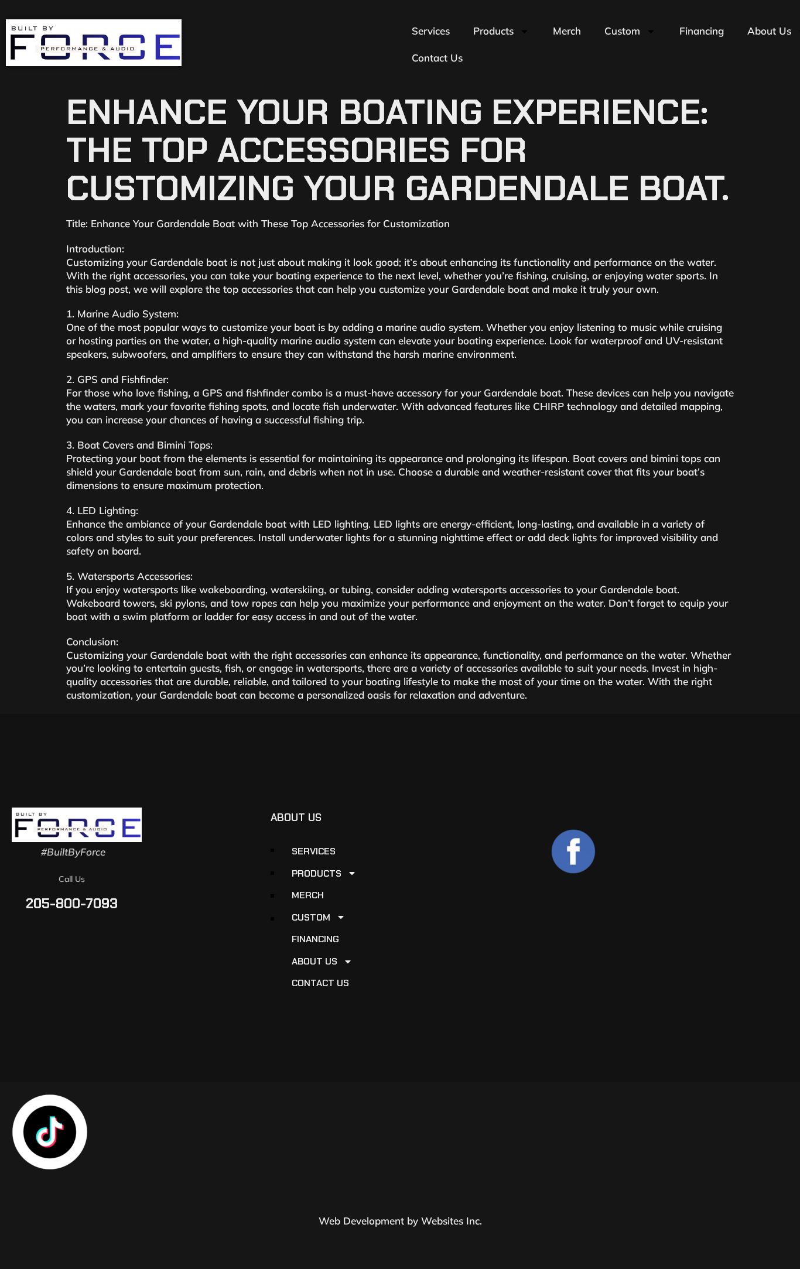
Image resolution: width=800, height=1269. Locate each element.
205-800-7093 (72, 903)
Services (431, 31)
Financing (701, 31)
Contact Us (437, 58)
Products (493, 31)
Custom (622, 31)
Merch (567, 31)
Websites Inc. (451, 1221)
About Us (314, 961)
